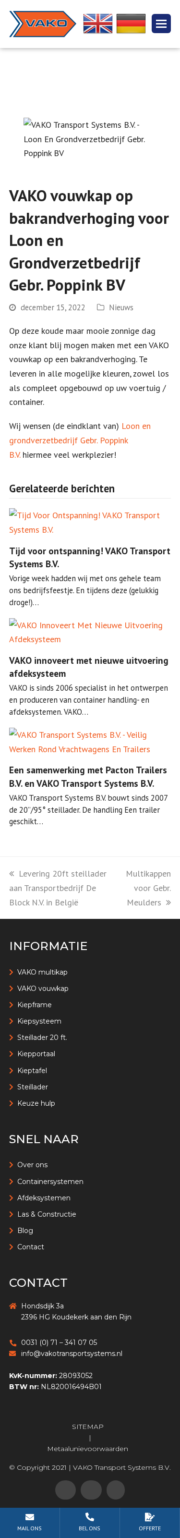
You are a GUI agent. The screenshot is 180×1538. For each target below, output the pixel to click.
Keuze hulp (36, 1103)
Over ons (32, 1164)
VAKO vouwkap (43, 988)
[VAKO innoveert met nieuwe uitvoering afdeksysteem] (90, 631)
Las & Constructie (46, 1214)
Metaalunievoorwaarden (87, 1448)
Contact (30, 1247)
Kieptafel (32, 1070)
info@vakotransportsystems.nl (71, 1353)
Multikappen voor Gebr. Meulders (148, 887)
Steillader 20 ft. (42, 1037)
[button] (161, 23)
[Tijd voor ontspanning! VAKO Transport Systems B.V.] (90, 521)
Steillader (32, 1087)
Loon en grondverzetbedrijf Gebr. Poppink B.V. (80, 440)
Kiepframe (34, 1005)
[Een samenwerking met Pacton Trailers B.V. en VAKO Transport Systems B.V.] (90, 740)
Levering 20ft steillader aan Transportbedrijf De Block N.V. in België (58, 887)
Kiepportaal (36, 1054)
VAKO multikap (42, 972)
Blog (25, 1230)
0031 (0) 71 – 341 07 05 (59, 1342)
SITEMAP (88, 1426)
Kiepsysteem (39, 1021)
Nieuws (121, 307)
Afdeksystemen (44, 1198)
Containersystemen (50, 1181)
